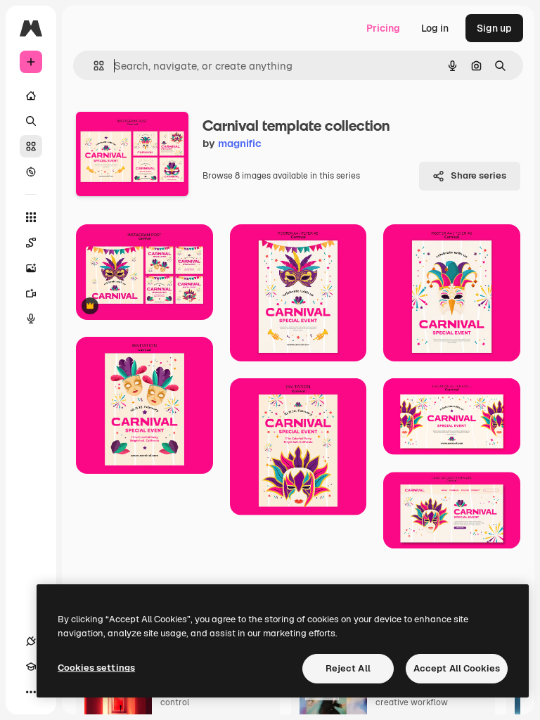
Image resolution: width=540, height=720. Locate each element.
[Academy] (31, 666)
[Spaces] (31, 242)
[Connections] (31, 641)
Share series (478, 175)
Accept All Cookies (456, 668)
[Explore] (31, 171)
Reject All (348, 668)
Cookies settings (96, 668)
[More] (31, 692)
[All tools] (31, 217)
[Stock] (31, 146)
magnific (240, 143)
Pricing (383, 28)
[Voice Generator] (31, 318)
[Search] (31, 121)
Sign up (494, 28)
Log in (435, 28)
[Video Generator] (31, 293)
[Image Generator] (31, 268)
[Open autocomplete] (93, 65)
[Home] (31, 95)
